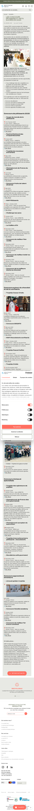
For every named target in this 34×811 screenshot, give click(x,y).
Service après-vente (6, 742)
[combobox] (17, 10)
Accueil (5, 14)
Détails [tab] (15, 377)
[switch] (30, 410)
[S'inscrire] (26, 713)
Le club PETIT (4, 738)
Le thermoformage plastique (8, 729)
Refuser (17, 436)
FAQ (2, 755)
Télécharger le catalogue (7, 751)
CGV (29, 792)
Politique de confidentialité (21, 792)
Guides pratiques (5, 744)
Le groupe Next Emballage (7, 725)
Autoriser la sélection (17, 431)
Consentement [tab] (6, 377)
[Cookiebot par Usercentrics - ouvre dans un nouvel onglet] (25, 373)
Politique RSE (4, 727)
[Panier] (29, 6)
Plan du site (4, 792)
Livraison (3, 740)
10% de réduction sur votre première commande (12, 759)
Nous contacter (4, 757)
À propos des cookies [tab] (26, 377)
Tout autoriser (17, 426)
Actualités (11, 14)
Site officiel (8, 472)
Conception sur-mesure (6, 736)
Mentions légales (11, 792)
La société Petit (5, 723)
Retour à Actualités (18, 673)
